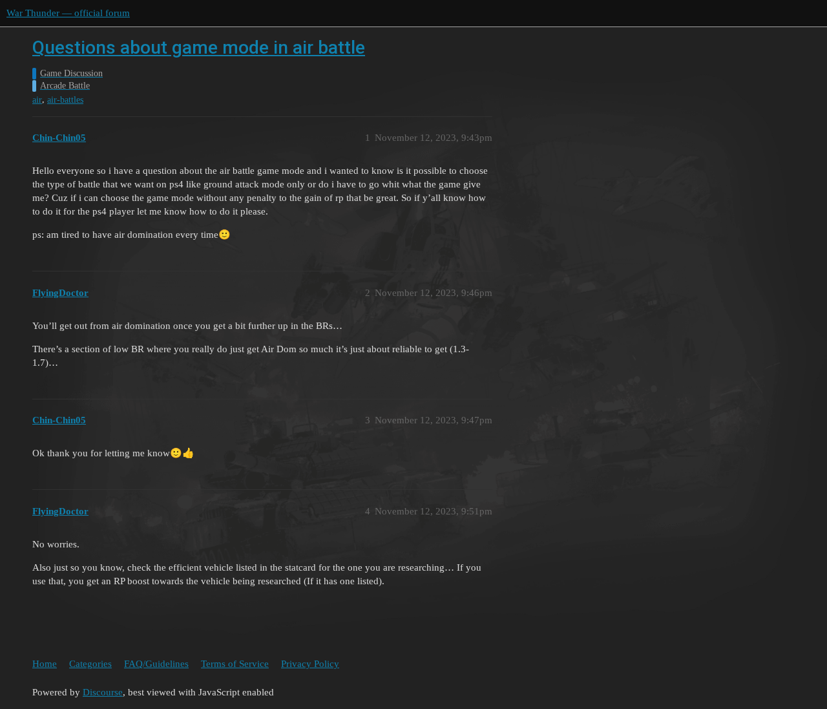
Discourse (103, 692)
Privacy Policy (310, 664)
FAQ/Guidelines (156, 664)
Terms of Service (235, 664)
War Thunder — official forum (68, 13)
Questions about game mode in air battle (198, 47)
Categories (90, 664)
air (37, 100)
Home (44, 664)
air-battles (65, 100)
